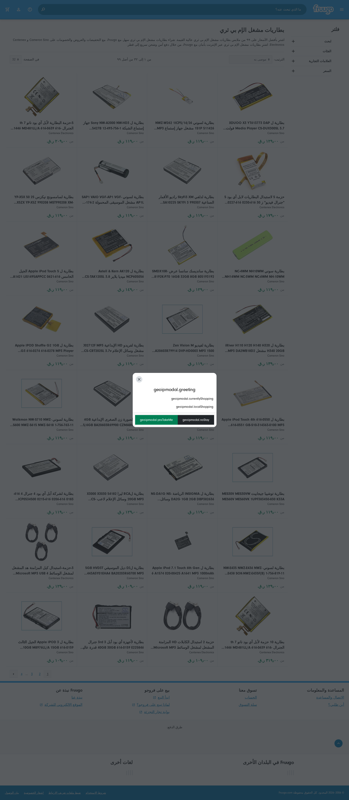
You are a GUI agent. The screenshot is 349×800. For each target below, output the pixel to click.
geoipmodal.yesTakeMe (156, 420)
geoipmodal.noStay (196, 420)
